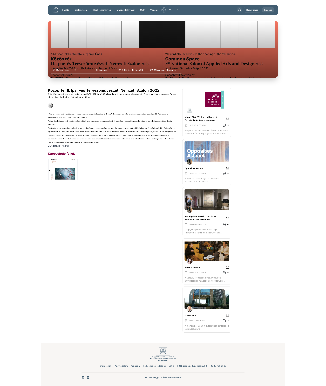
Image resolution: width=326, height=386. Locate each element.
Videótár (154, 10)
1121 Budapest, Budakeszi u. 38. (192, 366)
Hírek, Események (102, 10)
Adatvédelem (121, 366)
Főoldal (65, 10)
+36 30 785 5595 (217, 366)
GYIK (142, 10)
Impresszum (106, 366)
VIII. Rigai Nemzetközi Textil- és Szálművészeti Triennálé (200, 218)
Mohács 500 (191, 315)
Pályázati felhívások (125, 10)
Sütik (171, 366)
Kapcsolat (135, 366)
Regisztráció (252, 10)
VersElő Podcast (193, 267)
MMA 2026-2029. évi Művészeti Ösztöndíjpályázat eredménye (201, 118)
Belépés (268, 10)
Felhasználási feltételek (154, 366)
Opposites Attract (194, 168)
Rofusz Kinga (62, 70)
